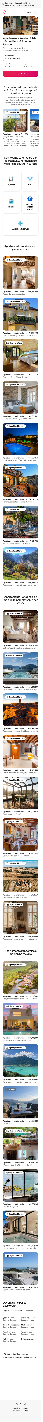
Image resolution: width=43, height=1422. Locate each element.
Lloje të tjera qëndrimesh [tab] (12, 1311)
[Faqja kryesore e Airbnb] (4, 12)
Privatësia (16, 1410)
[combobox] (20, 58)
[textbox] (12, 66)
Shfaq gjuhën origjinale (25, 5)
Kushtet (25, 1410)
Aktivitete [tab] (30, 1311)
